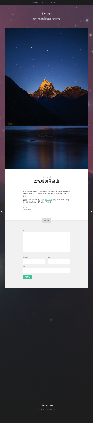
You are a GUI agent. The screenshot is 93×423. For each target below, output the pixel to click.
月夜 (25, 207)
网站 (24, 266)
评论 (24, 231)
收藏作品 (36, 3)
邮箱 (49, 257)
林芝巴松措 (48, 200)
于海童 (25, 209)
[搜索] (60, 3)
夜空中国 (46, 13)
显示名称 (26, 257)
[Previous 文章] (2, 212)
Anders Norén (50, 410)
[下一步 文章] (91, 212)
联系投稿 (44, 3)
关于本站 (53, 3)
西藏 (30, 209)
